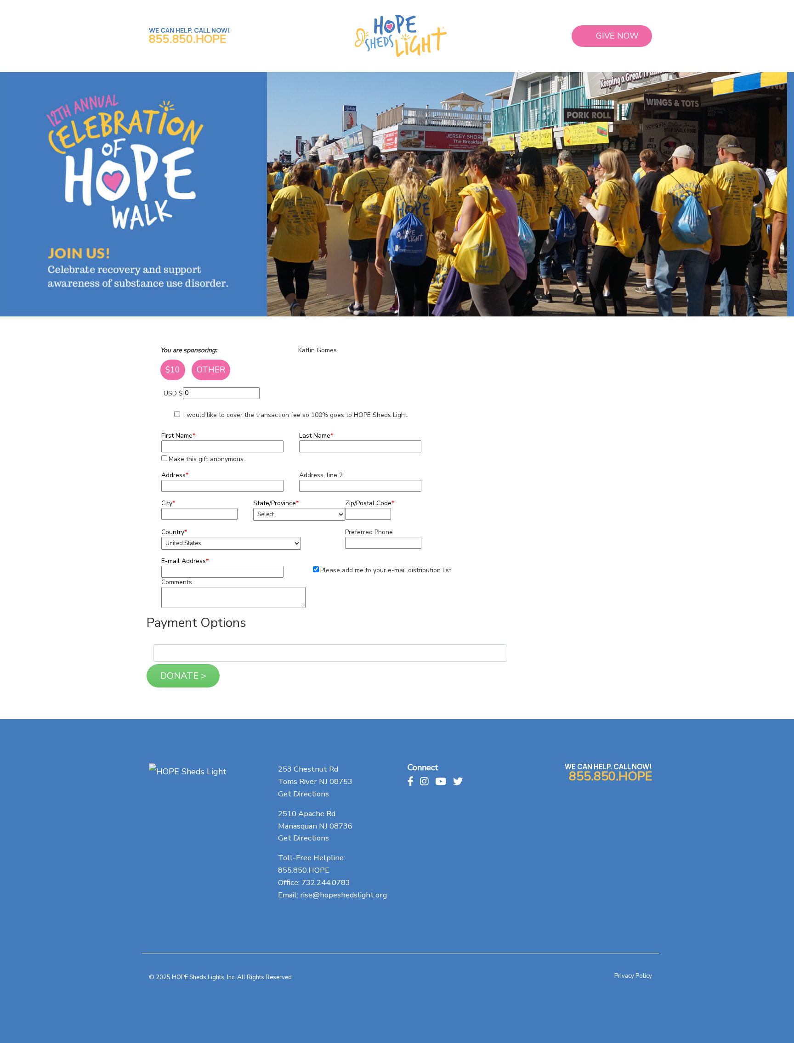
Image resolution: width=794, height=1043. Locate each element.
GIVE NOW (617, 35)
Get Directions (303, 794)
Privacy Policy (633, 976)
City (168, 503)
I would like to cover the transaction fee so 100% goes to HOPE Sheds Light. (294, 415)
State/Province (276, 503)
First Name (178, 435)
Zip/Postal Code (369, 503)
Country (174, 532)
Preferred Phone (369, 532)
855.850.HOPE (187, 39)
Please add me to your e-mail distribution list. (386, 570)
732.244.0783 (325, 882)
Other (211, 369)
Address (174, 475)
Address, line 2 (321, 475)
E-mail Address (185, 561)
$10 (172, 369)
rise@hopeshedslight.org (343, 895)
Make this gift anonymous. (207, 459)
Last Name (316, 435)
